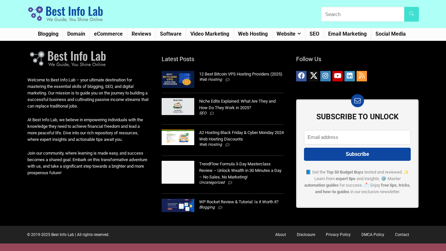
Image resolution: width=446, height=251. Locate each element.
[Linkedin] (349, 76)
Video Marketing (209, 34)
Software (171, 34)
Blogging (48, 34)
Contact (402, 234)
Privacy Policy (338, 234)
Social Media (390, 34)
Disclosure (306, 234)
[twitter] (313, 76)
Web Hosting (253, 34)
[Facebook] (301, 76)
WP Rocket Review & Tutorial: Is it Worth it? (239, 201)
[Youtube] (337, 76)
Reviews (141, 34)
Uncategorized (212, 182)
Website (286, 34)
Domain (76, 34)
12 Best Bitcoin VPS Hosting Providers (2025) (240, 74)
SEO (314, 34)
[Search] (411, 14)
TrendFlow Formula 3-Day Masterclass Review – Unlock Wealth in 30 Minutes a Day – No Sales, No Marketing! (240, 170)
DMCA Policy (372, 234)
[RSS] (362, 76)
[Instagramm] (325, 76)
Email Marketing (347, 34)
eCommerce (108, 34)
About (280, 234)
